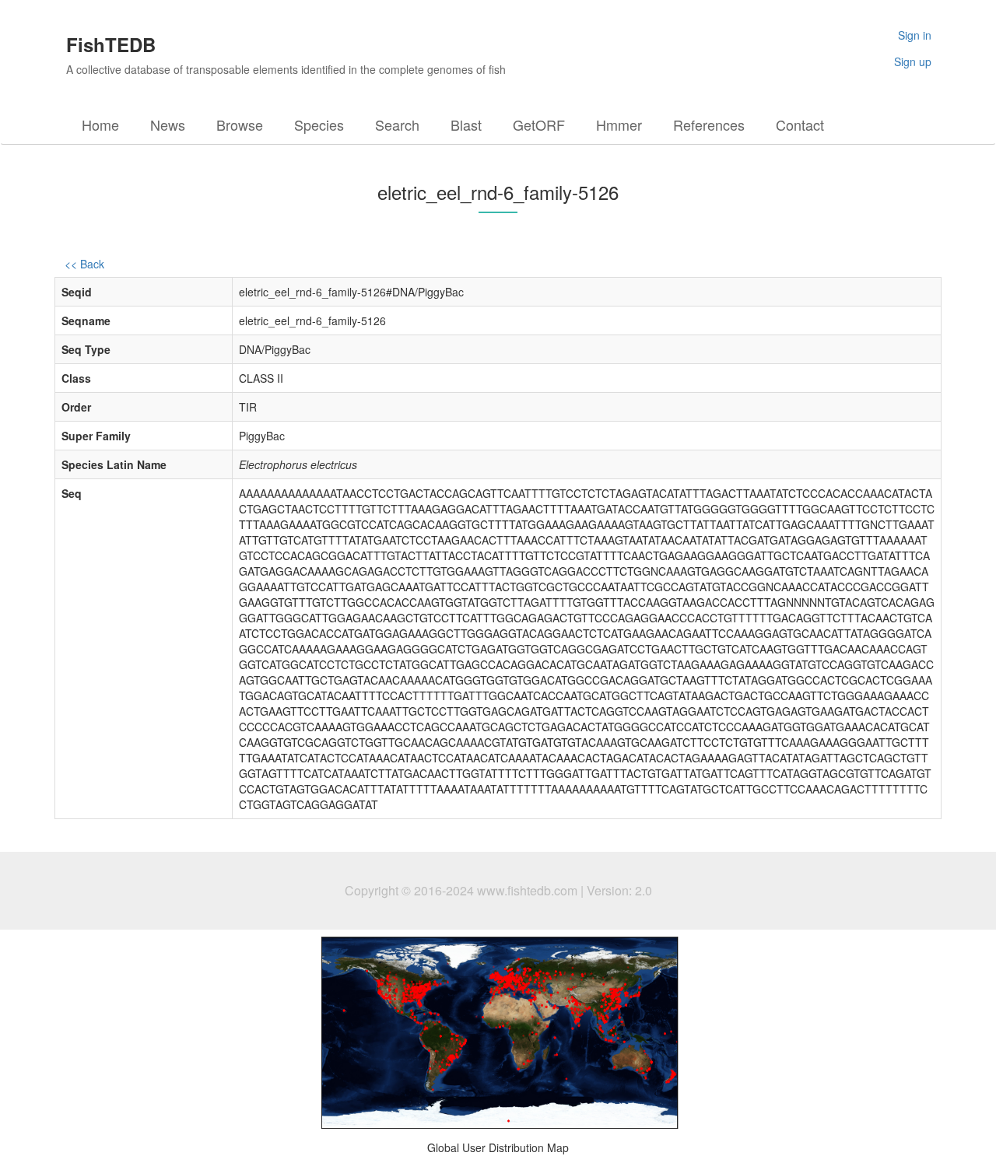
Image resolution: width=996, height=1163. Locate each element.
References (709, 124)
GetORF (539, 124)
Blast (466, 124)
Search (397, 124)
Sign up (912, 61)
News (167, 124)
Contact (800, 124)
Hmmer (619, 124)
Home (100, 124)
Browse (239, 124)
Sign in (914, 35)
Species (319, 124)
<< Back (84, 263)
